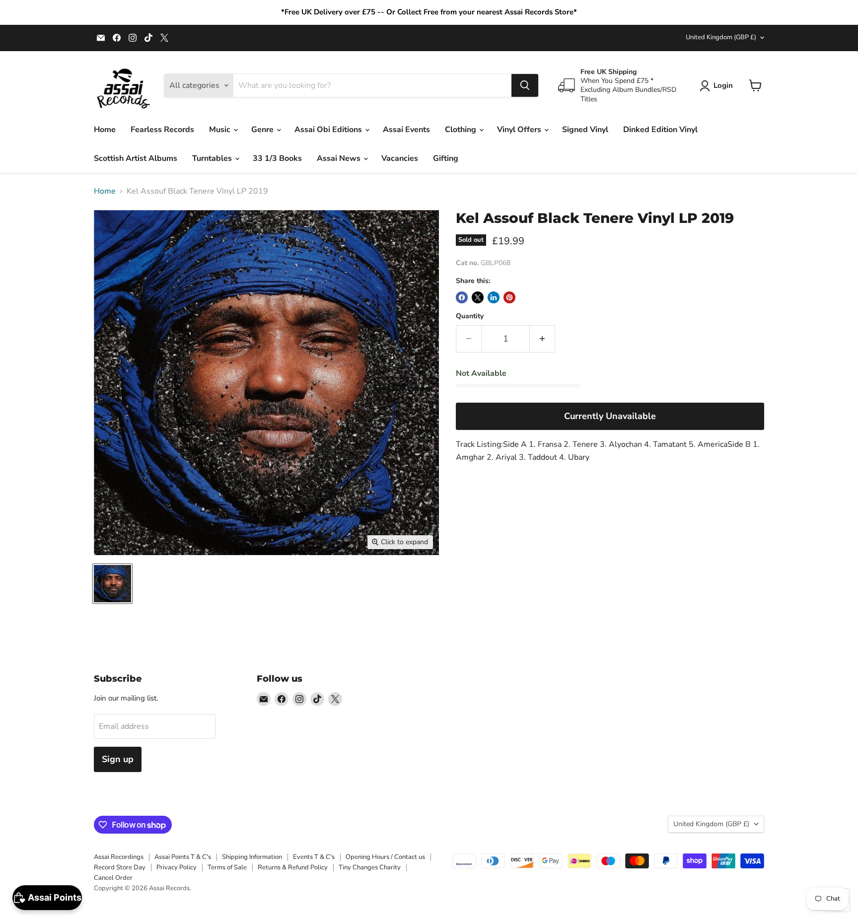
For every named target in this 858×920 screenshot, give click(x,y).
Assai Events (406, 129)
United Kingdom (721, 37)
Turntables (213, 158)
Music (220, 129)
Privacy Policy (176, 867)
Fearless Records (162, 129)
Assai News (339, 158)
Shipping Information (252, 856)
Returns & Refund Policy (293, 867)
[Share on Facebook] (462, 297)
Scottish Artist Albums (135, 158)
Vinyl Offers (520, 129)
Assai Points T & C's (182, 856)
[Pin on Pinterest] (509, 297)
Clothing (461, 129)
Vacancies (399, 158)
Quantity (470, 316)
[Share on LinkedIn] (494, 297)
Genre (263, 129)
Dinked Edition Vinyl (660, 129)
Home (105, 129)
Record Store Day (119, 867)
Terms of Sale (227, 867)
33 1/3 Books (277, 158)
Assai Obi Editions (329, 129)
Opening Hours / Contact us (385, 856)
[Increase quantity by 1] (542, 339)
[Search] (524, 85)
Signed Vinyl (585, 129)
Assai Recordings (118, 856)
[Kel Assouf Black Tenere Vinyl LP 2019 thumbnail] (112, 583)
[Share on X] (478, 297)
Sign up (118, 759)
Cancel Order (113, 877)
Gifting (445, 158)
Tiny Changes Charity (370, 867)
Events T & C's (314, 856)
